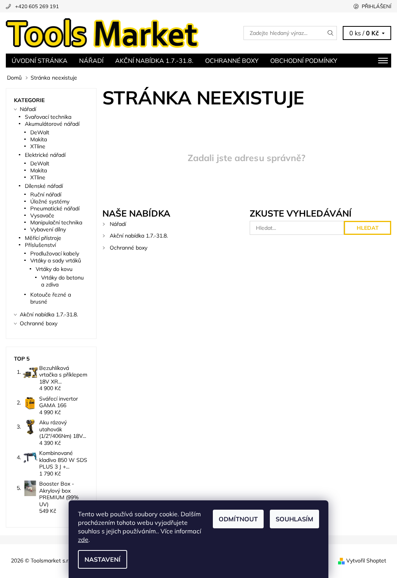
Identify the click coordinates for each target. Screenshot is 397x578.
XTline (37, 146)
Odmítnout (238, 519)
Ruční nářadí (45, 194)
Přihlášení (376, 6)
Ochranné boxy (232, 60)
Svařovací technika (48, 116)
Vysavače (42, 215)
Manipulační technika (56, 222)
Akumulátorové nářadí (52, 123)
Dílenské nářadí (44, 185)
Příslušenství (40, 244)
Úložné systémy (49, 201)
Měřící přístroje (43, 237)
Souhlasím (294, 519)
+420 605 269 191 (37, 6)
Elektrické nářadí (45, 154)
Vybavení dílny (48, 229)
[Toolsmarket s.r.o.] (102, 33)
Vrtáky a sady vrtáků (55, 260)
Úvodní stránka (39, 60)
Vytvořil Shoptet (366, 560)
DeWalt (39, 132)
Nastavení (103, 559)
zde (83, 539)
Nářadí (91, 60)
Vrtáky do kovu (54, 269)
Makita (38, 139)
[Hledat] (331, 33)
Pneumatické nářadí (54, 208)
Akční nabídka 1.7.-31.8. (154, 60)
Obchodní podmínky (303, 60)
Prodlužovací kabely (54, 253)
